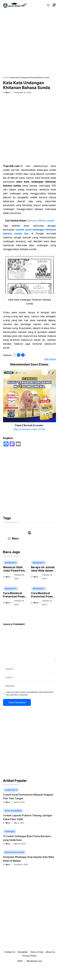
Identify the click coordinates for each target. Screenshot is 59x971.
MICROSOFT (10, 563)
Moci (8, 92)
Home (5, 77)
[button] (48, 5)
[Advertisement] (29, 43)
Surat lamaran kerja (14, 852)
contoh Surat (11, 790)
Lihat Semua (50, 359)
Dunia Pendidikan (13, 811)
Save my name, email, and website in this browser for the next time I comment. (30, 693)
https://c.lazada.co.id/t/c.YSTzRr (29, 429)
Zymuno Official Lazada (40, 220)
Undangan (10, 831)
